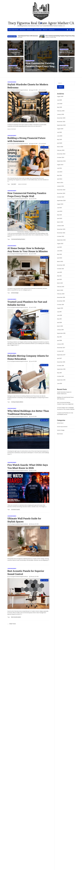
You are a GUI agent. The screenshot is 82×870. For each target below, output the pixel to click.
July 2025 (59, 132)
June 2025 (59, 136)
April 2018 (59, 340)
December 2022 (61, 229)
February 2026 (60, 111)
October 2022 (60, 236)
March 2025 (60, 146)
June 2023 (59, 211)
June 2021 (59, 272)
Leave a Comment (11, 129)
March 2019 (60, 326)
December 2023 (61, 189)
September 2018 (61, 333)
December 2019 (61, 297)
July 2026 (59, 100)
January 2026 (60, 114)
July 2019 (59, 311)
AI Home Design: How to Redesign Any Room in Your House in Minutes (66, 52)
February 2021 (60, 286)
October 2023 (60, 197)
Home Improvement (13, 29)
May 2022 (59, 254)
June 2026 (59, 103)
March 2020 (60, 290)
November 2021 (61, 265)
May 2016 (59, 372)
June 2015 (59, 383)
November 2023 (61, 193)
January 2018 (60, 344)
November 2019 (61, 301)
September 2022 (61, 240)
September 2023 (61, 200)
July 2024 (59, 168)
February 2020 (60, 294)
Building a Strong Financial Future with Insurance (14, 69)
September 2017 (61, 355)
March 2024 (60, 182)
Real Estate (22, 29)
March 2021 (60, 283)
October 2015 (60, 376)
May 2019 (59, 319)
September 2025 (61, 125)
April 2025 (59, 143)
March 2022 (60, 261)
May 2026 (59, 107)
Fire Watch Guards (15, 509)
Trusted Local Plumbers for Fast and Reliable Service (66, 69)
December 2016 (61, 362)
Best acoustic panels (16, 617)
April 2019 (59, 322)
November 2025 (61, 121)
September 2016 (61, 369)
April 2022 (59, 258)
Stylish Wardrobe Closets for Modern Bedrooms (15, 51)
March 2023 (60, 222)
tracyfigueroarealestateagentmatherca (36, 69)
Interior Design (38, 29)
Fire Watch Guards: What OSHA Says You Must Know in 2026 (27, 466)
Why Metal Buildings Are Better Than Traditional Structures (28, 412)
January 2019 (60, 329)
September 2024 (61, 161)
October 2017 (60, 351)
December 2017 (61, 347)
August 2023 (60, 204)
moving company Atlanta (17, 402)
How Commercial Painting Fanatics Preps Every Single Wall (30, 35)
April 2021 (59, 279)
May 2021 (59, 276)
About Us (45, 29)
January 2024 (60, 186)
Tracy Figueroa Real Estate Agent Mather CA (41, 23)
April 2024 (59, 179)
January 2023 (60, 225)
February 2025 (60, 150)
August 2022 (60, 243)
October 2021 (60, 268)
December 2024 (61, 154)
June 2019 (59, 315)
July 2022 (59, 247)
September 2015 (61, 380)
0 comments (43, 90)
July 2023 (59, 207)
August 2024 (60, 164)
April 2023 (59, 218)
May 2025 (59, 139)
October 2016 (60, 365)
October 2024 (60, 157)
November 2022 (61, 233)
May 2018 (59, 337)
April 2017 (59, 358)
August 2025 (60, 128)
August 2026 (60, 96)
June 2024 (59, 172)
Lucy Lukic (13, 184)
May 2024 (59, 175)
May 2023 (59, 215)
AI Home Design (14, 292)
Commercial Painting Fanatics (18, 239)
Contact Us (51, 29)
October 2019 (60, 304)
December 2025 (61, 118)
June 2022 (59, 250)
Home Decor (30, 29)
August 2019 (60, 308)
